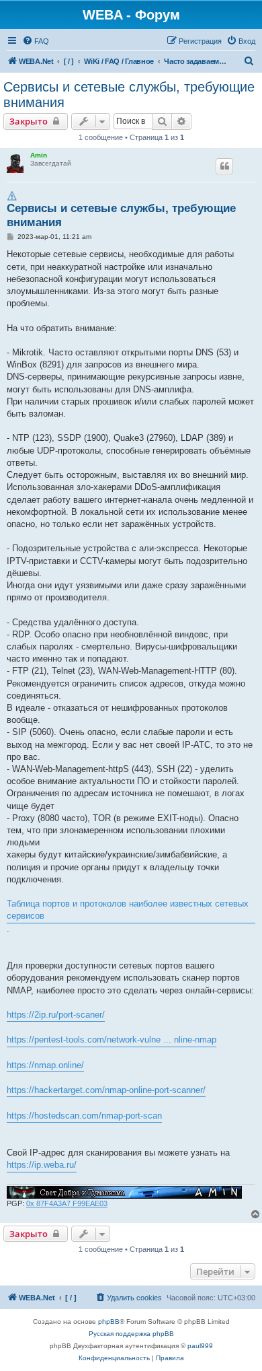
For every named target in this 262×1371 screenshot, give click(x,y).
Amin (38, 155)
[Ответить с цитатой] (224, 166)
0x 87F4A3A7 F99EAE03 (66, 1203)
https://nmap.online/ (45, 1065)
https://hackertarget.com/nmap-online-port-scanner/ (106, 1090)
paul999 (200, 1345)
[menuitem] (35, 41)
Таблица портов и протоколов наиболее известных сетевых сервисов (128, 910)
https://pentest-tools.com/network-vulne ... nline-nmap (111, 1039)
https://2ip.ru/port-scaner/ (56, 1015)
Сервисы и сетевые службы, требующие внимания (129, 94)
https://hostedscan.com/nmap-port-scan (84, 1116)
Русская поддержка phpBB (131, 1333)
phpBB (109, 1321)
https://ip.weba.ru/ (42, 1165)
